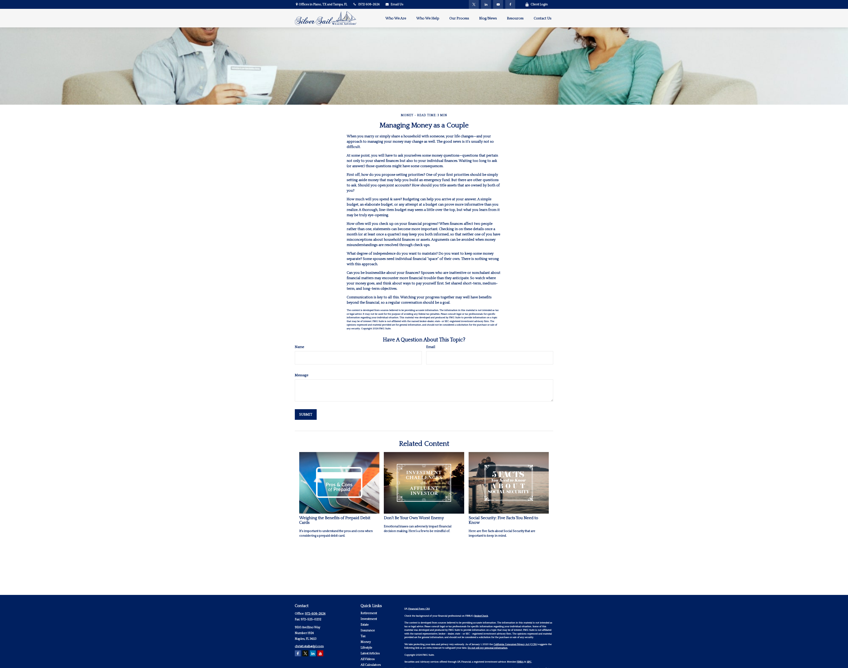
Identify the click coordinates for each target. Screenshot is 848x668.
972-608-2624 (315, 613)
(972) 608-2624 (369, 4)
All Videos (368, 659)
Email (430, 347)
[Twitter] (474, 4)
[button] (396, 18)
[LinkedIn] (486, 4)
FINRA (520, 661)
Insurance (368, 630)
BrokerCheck (481, 616)
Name (299, 347)
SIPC (529, 661)
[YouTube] (498, 4)
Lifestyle (366, 647)
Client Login (539, 4)
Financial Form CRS (419, 608)
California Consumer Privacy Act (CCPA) (515, 644)
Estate (365, 624)
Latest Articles (370, 653)
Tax (363, 636)
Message (301, 375)
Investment (369, 619)
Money (366, 642)
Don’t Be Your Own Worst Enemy (414, 518)
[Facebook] (510, 4)
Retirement (369, 613)
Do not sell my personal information (487, 648)
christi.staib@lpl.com (309, 646)
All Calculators (371, 665)
